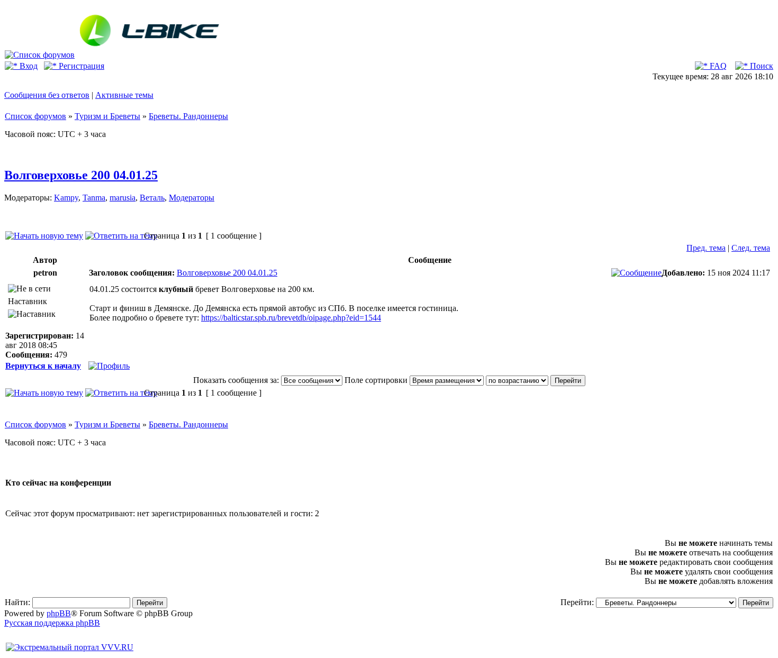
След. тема (750, 247)
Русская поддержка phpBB (52, 622)
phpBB (59, 613)
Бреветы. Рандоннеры (188, 116)
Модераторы (191, 197)
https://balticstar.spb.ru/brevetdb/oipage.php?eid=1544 (291, 317)
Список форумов (35, 116)
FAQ (717, 65)
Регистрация (80, 65)
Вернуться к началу (43, 365)
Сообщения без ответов (46, 94)
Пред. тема (706, 247)
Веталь (152, 197)
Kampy (66, 197)
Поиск (760, 65)
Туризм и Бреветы (107, 116)
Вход (27, 65)
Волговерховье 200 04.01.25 (81, 175)
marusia (122, 197)
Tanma (94, 197)
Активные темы (124, 94)
